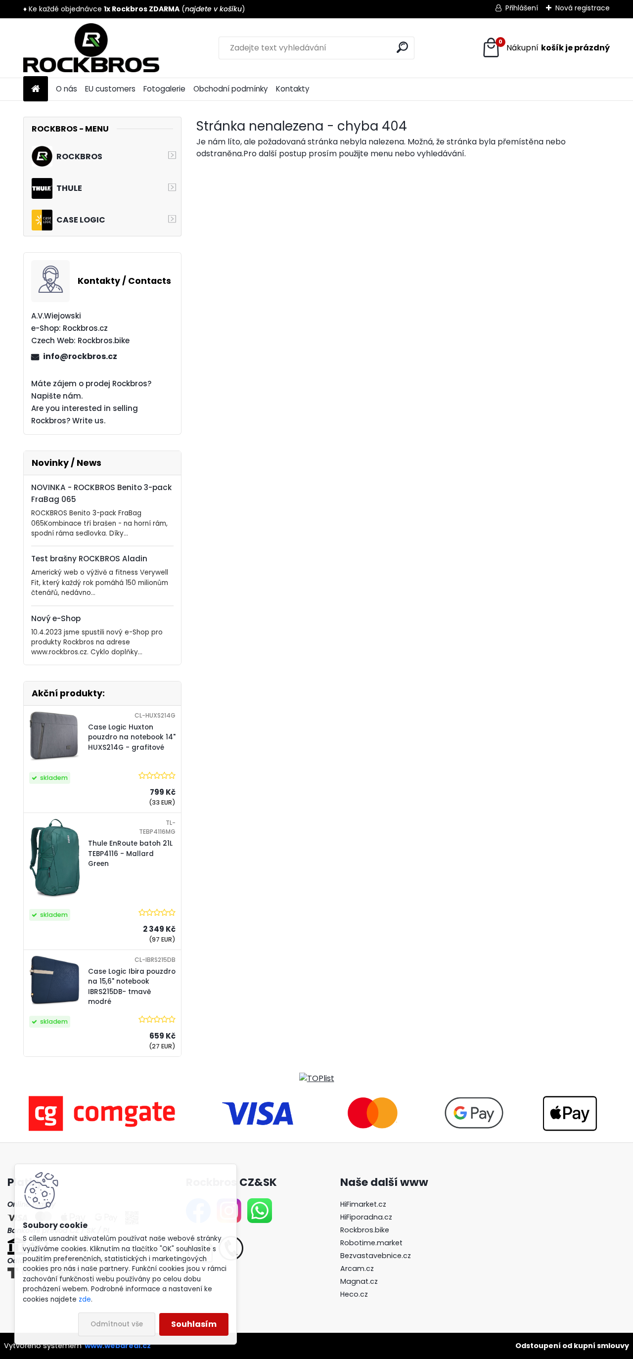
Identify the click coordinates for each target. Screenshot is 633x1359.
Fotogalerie (164, 89)
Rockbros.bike (364, 1230)
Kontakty (293, 89)
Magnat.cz (359, 1281)
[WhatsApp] (259, 1204)
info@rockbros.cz (80, 356)
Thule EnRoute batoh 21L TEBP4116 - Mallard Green (130, 853)
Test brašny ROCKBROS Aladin (89, 558)
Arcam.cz (357, 1268)
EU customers (110, 89)
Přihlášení (521, 8)
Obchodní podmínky (230, 89)
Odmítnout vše (116, 1324)
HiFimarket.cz (363, 1204)
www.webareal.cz (118, 1346)
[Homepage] (35, 89)
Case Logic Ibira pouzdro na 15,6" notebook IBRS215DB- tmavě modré (132, 986)
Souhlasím (194, 1324)
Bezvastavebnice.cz (375, 1256)
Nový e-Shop (56, 618)
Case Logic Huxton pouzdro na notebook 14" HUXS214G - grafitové (132, 737)
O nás (66, 89)
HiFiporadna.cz (366, 1217)
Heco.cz (354, 1294)
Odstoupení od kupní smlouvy (572, 1346)
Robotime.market (371, 1243)
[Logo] (91, 48)
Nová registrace (582, 8)
